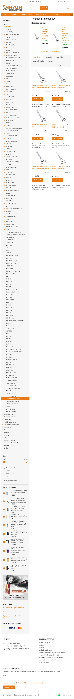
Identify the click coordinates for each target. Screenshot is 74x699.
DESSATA (9, 281)
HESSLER (9, 99)
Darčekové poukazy (10, 440)
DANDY (8, 276)
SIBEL (7, 206)
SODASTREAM (10, 383)
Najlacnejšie (48, 57)
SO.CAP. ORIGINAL (12, 380)
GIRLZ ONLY (10, 300)
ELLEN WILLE (10, 292)
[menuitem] (4, 14)
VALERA (8, 219)
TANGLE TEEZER (11, 216)
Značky (6, 448)
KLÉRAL (8, 125)
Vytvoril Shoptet (66, 695)
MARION (8, 138)
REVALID (8, 188)
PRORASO (9, 177)
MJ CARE (9, 354)
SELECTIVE (9, 198)
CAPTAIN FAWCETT (12, 68)
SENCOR (8, 201)
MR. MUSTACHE (11, 151)
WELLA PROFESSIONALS (13, 232)
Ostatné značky (11, 411)
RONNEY (8, 193)
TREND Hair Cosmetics (13, 388)
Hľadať (44, 8)
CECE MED (9, 266)
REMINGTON (10, 183)
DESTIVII (9, 284)
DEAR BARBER (10, 71)
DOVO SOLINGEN (11, 289)
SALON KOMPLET (11, 195)
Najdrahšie (59, 57)
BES (7, 47)
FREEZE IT (9, 297)
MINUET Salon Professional (14, 352)
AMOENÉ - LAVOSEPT (12, 34)
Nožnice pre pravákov (13, 398)
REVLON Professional (12, 190)
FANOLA (8, 81)
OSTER (8, 170)
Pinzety (9, 406)
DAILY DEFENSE (11, 274)
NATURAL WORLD (11, 359)
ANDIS (8, 37)
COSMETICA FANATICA (13, 271)
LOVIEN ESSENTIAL (12, 136)
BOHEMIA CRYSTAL (12, 60)
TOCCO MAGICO (11, 385)
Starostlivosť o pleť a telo (11, 424)
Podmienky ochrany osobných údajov (50, 655)
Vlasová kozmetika (9, 414)
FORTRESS (9, 294)
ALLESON (9, 245)
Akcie (5, 430)
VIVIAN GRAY (10, 224)
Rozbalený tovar (9, 445)
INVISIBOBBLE (10, 107)
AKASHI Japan (10, 32)
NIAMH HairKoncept (12, 157)
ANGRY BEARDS (11, 39)
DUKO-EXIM (9, 79)
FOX (7, 84)
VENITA (8, 391)
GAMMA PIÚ (9, 86)
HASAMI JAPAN (10, 97)
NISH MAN (9, 159)
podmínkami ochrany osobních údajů (32, 683)
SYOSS (8, 214)
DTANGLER (9, 76)
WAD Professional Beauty (13, 227)
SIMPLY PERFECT (11, 378)
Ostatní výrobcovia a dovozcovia (15, 234)
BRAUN (8, 63)
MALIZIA (9, 341)
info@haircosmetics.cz (13, 643)
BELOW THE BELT (11, 261)
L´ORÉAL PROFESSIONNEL (14, 128)
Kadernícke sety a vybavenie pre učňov (14, 608)
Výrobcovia (7, 26)
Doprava (41, 645)
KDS (7, 333)
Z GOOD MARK (10, 409)
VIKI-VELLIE (10, 393)
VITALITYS (9, 221)
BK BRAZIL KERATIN (12, 55)
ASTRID (8, 253)
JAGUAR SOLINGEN (12, 110)
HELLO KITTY (10, 315)
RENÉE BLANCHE (11, 185)
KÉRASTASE (9, 120)
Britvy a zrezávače (12, 404)
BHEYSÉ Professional (12, 52)
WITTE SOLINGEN (11, 396)
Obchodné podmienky (45, 650)
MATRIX (8, 144)
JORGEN (9, 331)
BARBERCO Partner (12, 255)
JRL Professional (11, 115)
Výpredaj (6, 435)
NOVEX (8, 362)
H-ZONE (8, 305)
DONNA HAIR (10, 73)
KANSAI (8, 336)
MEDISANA (9, 146)
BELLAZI (9, 258)
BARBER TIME (10, 45)
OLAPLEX (9, 164)
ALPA (8, 247)
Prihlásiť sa (9, 687)
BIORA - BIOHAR (11, 263)
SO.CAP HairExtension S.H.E (14, 208)
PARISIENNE (10, 367)
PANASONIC (10, 365)
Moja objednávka (44, 662)
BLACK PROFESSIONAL (13, 58)
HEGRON (9, 310)
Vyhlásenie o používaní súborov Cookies (51, 657)
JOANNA (8, 112)
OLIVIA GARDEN (11, 167)
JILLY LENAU (10, 328)
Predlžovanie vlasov (10, 422)
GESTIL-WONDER (11, 89)
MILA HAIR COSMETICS (13, 349)
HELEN (8, 313)
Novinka (10, 473)
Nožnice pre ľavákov (13, 401)
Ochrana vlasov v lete (9, 612)
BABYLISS (9, 42)
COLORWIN (9, 268)
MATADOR (9, 344)
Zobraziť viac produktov (50, 51)
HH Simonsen (10, 318)
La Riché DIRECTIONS (12, 131)
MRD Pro (8, 154)
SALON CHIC (10, 375)
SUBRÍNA (8, 211)
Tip (8, 476)
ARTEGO (8, 250)
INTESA (8, 105)
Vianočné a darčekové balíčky (12, 443)
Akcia (9, 470)
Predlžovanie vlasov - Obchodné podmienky (52, 652)
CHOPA (8, 323)
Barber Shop (7, 427)
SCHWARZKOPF (11, 203)
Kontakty (41, 647)
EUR (59, 1)
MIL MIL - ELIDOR (11, 346)
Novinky (6, 432)
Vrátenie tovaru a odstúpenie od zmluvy (51, 660)
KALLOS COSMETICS (12, 118)
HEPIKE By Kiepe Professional (15, 320)
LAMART (9, 339)
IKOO (8, 326)
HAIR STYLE (10, 307)
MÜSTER (9, 357)
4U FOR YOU (10, 240)
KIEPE (8, 123)
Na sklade (10, 468)
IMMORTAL (9, 102)
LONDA (8, 133)
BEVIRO (8, 50)
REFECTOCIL (10, 180)
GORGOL (9, 302)
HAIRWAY (9, 94)
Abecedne (50, 61)
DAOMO (8, 279)
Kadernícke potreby (10, 417)
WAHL (8, 229)
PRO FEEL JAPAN (11, 175)
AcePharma (9, 242)
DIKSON (8, 287)
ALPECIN (8, 29)
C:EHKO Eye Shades (12, 65)
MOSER (8, 149)
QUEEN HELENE (11, 372)
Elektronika (7, 419)
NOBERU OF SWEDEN (12, 162)
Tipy (5, 437)
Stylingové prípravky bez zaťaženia (13, 616)
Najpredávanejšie (38, 61)
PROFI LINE (9, 370)
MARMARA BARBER (12, 141)
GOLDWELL (9, 92)
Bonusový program (35, 1)
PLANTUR (9, 172)
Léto (5, 24)
